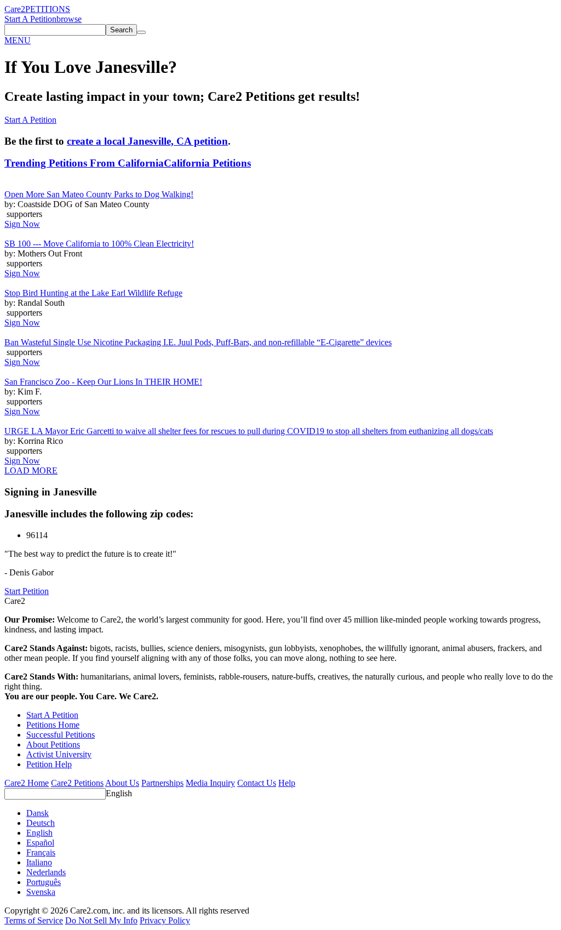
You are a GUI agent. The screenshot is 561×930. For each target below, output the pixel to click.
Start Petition (26, 591)
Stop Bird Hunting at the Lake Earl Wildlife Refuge (93, 293)
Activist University (58, 754)
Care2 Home (26, 783)
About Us (122, 783)
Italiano (39, 862)
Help (286, 783)
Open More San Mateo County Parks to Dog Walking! (98, 194)
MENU (17, 40)
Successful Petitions (60, 734)
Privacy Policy (165, 920)
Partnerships (162, 783)
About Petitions (53, 744)
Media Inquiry (210, 783)
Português (43, 882)
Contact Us (256, 783)
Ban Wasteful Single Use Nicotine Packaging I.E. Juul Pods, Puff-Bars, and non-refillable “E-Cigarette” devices (198, 342)
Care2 (14, 9)
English (119, 793)
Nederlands (46, 872)
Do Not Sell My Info (101, 920)
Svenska (40, 892)
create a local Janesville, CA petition (147, 141)
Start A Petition (30, 19)
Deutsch (40, 823)
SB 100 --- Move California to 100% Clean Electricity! (99, 243)
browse (69, 19)
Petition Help (49, 764)
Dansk (37, 813)
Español (40, 842)
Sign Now (22, 224)
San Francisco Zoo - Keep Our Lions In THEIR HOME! (103, 381)
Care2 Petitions (77, 783)
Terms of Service (33, 920)
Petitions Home (52, 724)
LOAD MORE (31, 470)
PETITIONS (47, 9)
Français (40, 852)
